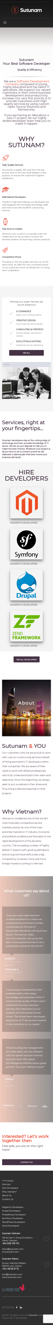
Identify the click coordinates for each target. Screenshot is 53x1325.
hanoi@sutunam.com (12, 1249)
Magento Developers (12, 1207)
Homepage (8, 1180)
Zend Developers (10, 1225)
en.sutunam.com (10, 1252)
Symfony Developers (12, 1218)
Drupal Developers (11, 1211)
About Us (6, 1195)
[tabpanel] (26, 52)
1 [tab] (26, 394)
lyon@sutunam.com (12, 1274)
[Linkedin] (21, 1307)
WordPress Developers (13, 1222)
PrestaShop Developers (14, 1214)
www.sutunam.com (11, 1277)
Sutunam (33, 1315)
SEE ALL (26, 353)
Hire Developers (10, 1188)
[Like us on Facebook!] (17, 1307)
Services (6, 1184)
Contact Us (7, 1199)
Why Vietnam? (9, 1192)
